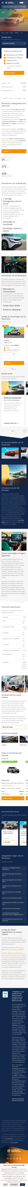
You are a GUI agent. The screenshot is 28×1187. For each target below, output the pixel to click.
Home (2, 32)
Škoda (11, 32)
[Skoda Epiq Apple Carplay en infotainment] (14, 541)
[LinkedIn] (20, 1158)
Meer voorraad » (5, 758)
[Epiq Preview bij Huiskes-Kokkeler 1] (12, 684)
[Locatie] (11, 1158)
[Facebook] (14, 1158)
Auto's (7, 32)
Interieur (11, 98)
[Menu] (2, 2)
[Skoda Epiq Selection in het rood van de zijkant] (10, 453)
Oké (23, 1184)
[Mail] (8, 1158)
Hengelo (3, 140)
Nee (5, 1184)
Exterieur (5, 98)
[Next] (25, 431)
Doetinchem (11, 140)
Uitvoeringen (18, 98)
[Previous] (2, 769)
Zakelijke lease (8, 345)
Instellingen (14, 1184)
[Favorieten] (25, 2)
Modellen (17, 32)
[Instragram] (17, 1158)
